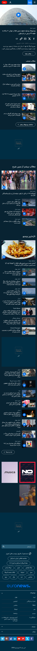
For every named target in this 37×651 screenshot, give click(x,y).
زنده (4, 2)
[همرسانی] (25, 38)
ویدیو (33, 613)
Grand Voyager (15, 328)
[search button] (4, 546)
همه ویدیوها (9, 452)
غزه (19, 391)
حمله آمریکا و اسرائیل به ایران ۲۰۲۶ (18, 563)
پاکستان (18, 431)
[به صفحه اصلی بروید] (30, 2)
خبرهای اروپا (32, 261)
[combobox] (18, 546)
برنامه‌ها (15, 613)
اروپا (34, 597)
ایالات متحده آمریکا (10, 572)
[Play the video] (18, 15)
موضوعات (32, 593)
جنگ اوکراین (29, 568)
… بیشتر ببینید (29, 53)
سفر (34, 609)
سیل (31, 572)
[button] (25, 124)
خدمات (33, 627)
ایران (19, 298)
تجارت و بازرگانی (31, 601)
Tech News (16, 308)
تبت (21, 577)
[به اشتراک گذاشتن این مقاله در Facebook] (33, 38)
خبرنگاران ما (32, 617)
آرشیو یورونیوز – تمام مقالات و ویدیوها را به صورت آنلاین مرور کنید (9, 619)
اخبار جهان (17, 269)
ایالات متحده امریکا (15, 381)
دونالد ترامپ (8, 568)
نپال (14, 577)
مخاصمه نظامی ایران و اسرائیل (18, 558)
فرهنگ (15, 609)
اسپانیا (22, 572)
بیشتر (33, 632)
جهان (16, 597)
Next (34, 605)
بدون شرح (32, 191)
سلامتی (30, 577)
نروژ (6, 577)
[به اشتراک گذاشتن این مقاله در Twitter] (29, 38)
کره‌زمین (15, 601)
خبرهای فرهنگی (16, 318)
